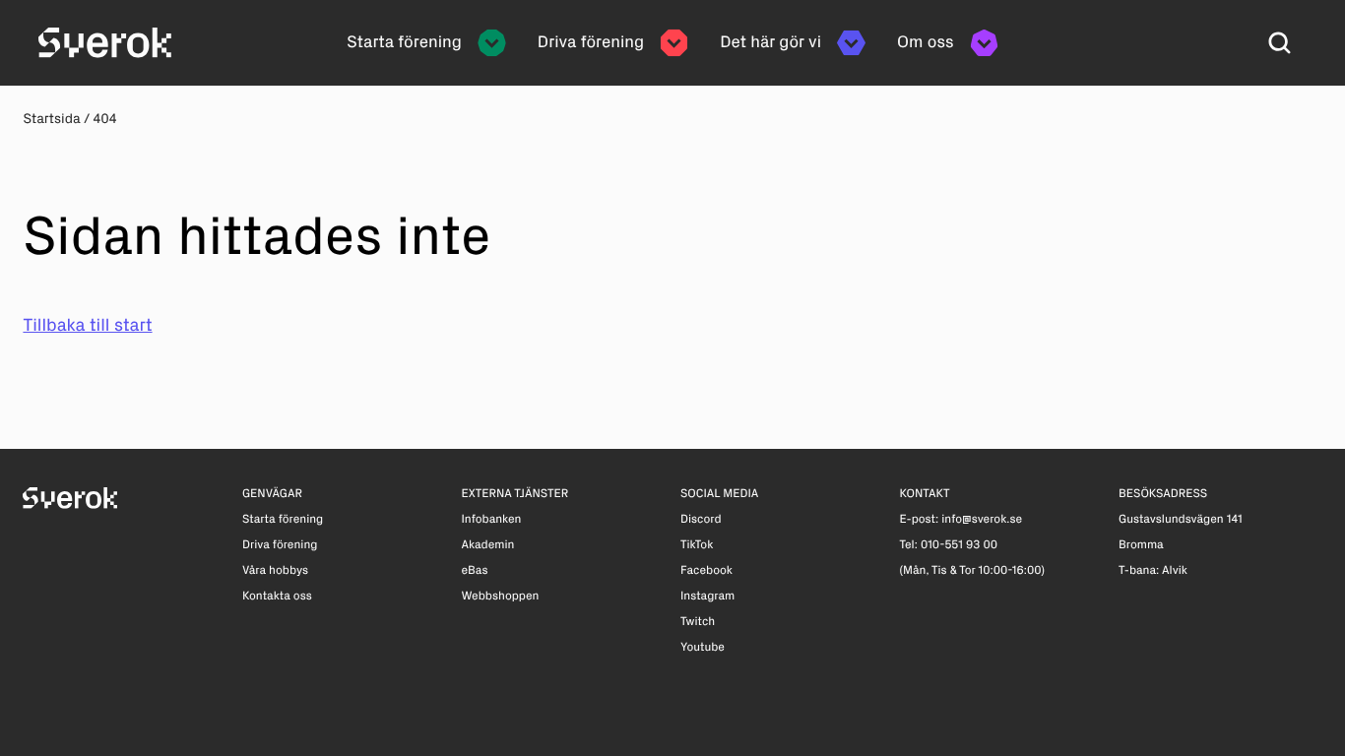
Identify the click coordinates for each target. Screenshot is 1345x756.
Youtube (702, 648)
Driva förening (591, 42)
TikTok (696, 545)
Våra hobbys (275, 571)
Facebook (706, 571)
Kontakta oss (277, 596)
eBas (474, 571)
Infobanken (491, 520)
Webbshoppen (500, 596)
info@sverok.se (981, 520)
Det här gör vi (770, 42)
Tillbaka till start (87, 325)
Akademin (487, 545)
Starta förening (404, 42)
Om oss (925, 42)
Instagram (707, 596)
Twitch (697, 622)
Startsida (51, 118)
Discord (701, 520)
